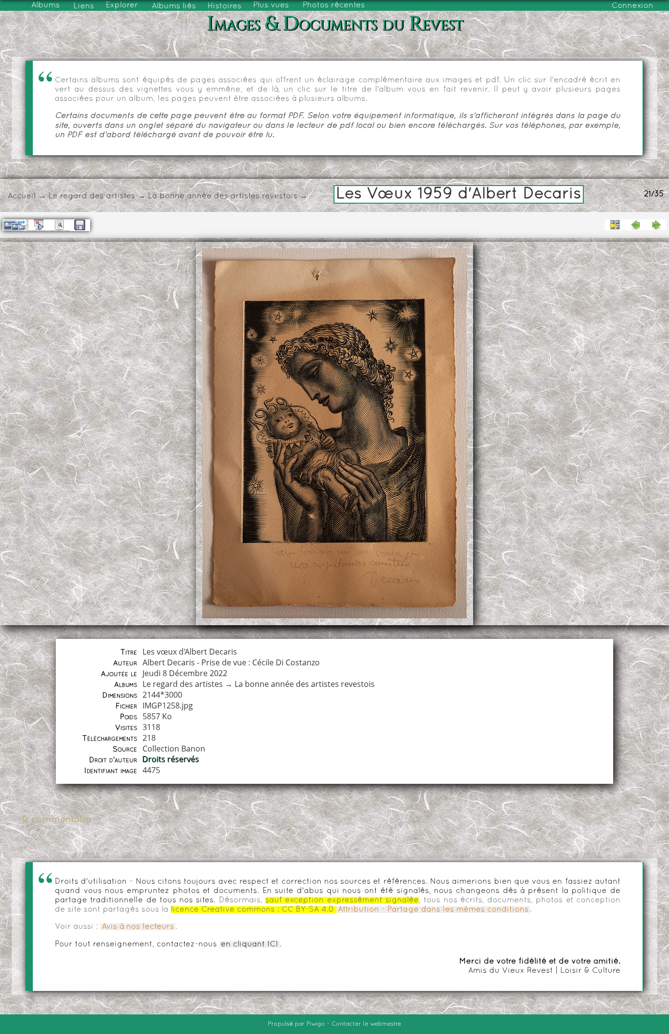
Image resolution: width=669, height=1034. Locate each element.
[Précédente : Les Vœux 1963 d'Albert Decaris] (635, 224)
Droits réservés (171, 759)
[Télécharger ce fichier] (80, 225)
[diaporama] (38, 224)
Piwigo (316, 1024)
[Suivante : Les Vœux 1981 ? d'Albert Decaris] (656, 224)
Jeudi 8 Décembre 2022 (185, 673)
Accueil (22, 196)
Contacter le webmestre (366, 1024)
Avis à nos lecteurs (138, 926)
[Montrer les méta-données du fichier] (59, 224)
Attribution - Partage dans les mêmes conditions (433, 909)
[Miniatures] (615, 224)
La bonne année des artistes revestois (222, 196)
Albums (45, 5)
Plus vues (271, 5)
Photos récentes (334, 5)
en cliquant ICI (249, 944)
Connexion (632, 5)
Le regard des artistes (91, 196)
